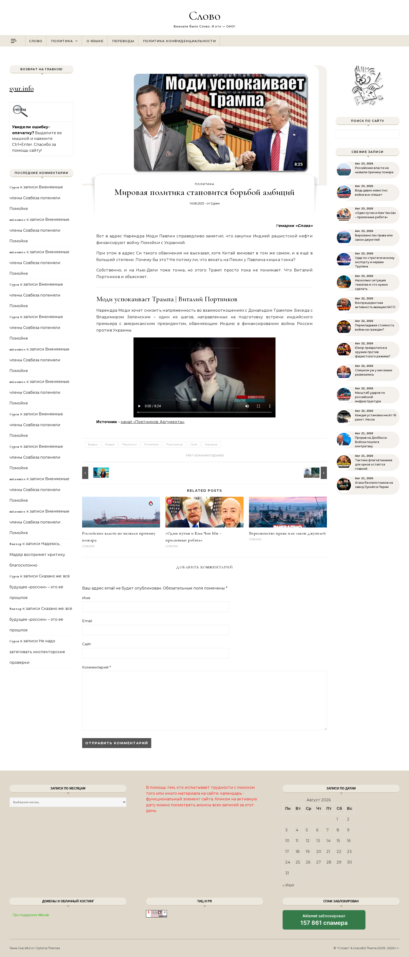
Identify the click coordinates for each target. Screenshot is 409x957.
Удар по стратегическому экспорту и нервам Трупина (375, 262)
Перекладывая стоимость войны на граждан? (374, 327)
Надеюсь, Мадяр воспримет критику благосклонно (37, 554)
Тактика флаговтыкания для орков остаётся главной (373, 464)
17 (287, 851)
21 (328, 851)
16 (349, 840)
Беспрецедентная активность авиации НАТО (375, 305)
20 (318, 851)
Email (87, 621)
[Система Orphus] (20, 116)
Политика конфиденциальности (179, 41)
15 (338, 840)
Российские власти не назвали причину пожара (374, 170)
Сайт (86, 644)
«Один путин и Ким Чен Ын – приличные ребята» (375, 215)
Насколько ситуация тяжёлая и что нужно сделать (371, 285)
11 (297, 840)
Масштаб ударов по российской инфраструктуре (370, 397)
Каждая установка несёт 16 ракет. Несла (375, 417)
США (193, 444)
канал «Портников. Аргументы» (153, 422)
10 (287, 840)
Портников (174, 444)
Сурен (215, 203)
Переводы (123, 41)
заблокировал (324, 921)
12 (308, 840)
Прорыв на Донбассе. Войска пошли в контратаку (371, 442)
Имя (86, 598)
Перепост (129, 444)
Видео (93, 444)
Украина (211, 444)
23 (349, 851)
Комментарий (96, 667)
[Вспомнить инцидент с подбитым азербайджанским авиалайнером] (316, 473)
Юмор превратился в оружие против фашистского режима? (372, 352)
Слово (205, 15)
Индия (110, 444)
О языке (95, 41)
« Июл (288, 885)
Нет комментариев (204, 455)
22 (339, 851)
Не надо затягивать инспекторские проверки (37, 652)
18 (298, 851)
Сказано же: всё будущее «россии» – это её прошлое (39, 587)
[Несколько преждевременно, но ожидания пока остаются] (92, 473)
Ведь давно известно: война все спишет (371, 192)
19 (308, 851)
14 (328, 840)
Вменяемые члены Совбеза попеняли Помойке (36, 198)
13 (318, 840)
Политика (62, 41)
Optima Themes (48, 948)
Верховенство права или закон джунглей (287, 533)
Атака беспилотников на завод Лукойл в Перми (374, 485)
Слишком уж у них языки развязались (373, 372)
